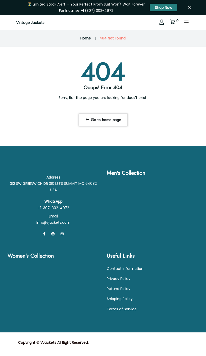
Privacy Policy (118, 278)
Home (85, 38)
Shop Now (163, 7)
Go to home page (105, 120)
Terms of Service (122, 309)
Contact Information (125, 268)
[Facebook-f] (44, 233)
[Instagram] (62, 233)
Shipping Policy (120, 298)
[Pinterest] (53, 233)
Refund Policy (118, 288)
